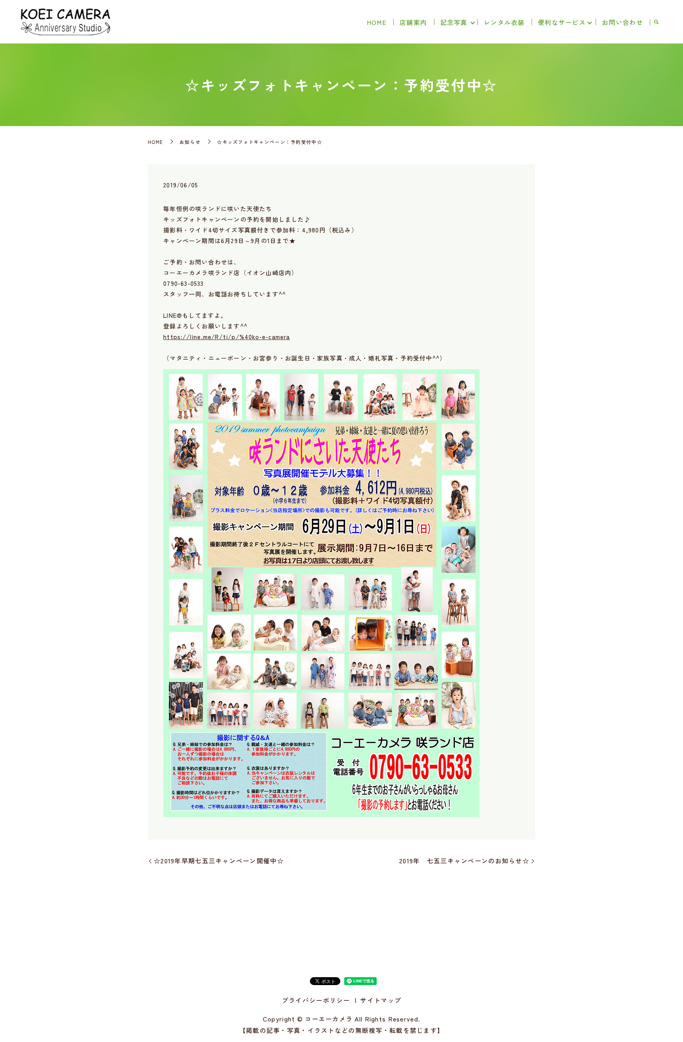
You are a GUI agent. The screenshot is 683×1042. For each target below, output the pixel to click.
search (656, 22)
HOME (377, 22)
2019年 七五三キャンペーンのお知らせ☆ (464, 860)
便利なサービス (562, 22)
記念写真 (454, 22)
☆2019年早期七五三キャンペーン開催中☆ (219, 860)
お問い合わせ (622, 22)
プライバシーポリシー (316, 1000)
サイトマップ (380, 1000)
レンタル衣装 (504, 22)
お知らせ (189, 141)
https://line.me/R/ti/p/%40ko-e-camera (226, 336)
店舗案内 (413, 22)
